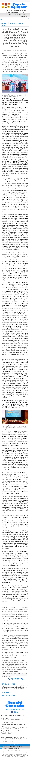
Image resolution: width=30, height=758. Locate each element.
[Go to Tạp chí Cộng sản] (15, 5)
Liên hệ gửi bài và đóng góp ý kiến (13, 746)
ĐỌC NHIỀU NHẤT (8, 696)
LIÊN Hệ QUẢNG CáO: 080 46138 (11, 748)
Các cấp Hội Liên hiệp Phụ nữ (13, 673)
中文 (15, 14)
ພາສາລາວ (10, 14)
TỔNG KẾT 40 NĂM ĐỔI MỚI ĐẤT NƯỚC (13, 24)
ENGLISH (19, 14)
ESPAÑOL (25, 14)
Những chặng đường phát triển (15, 709)
